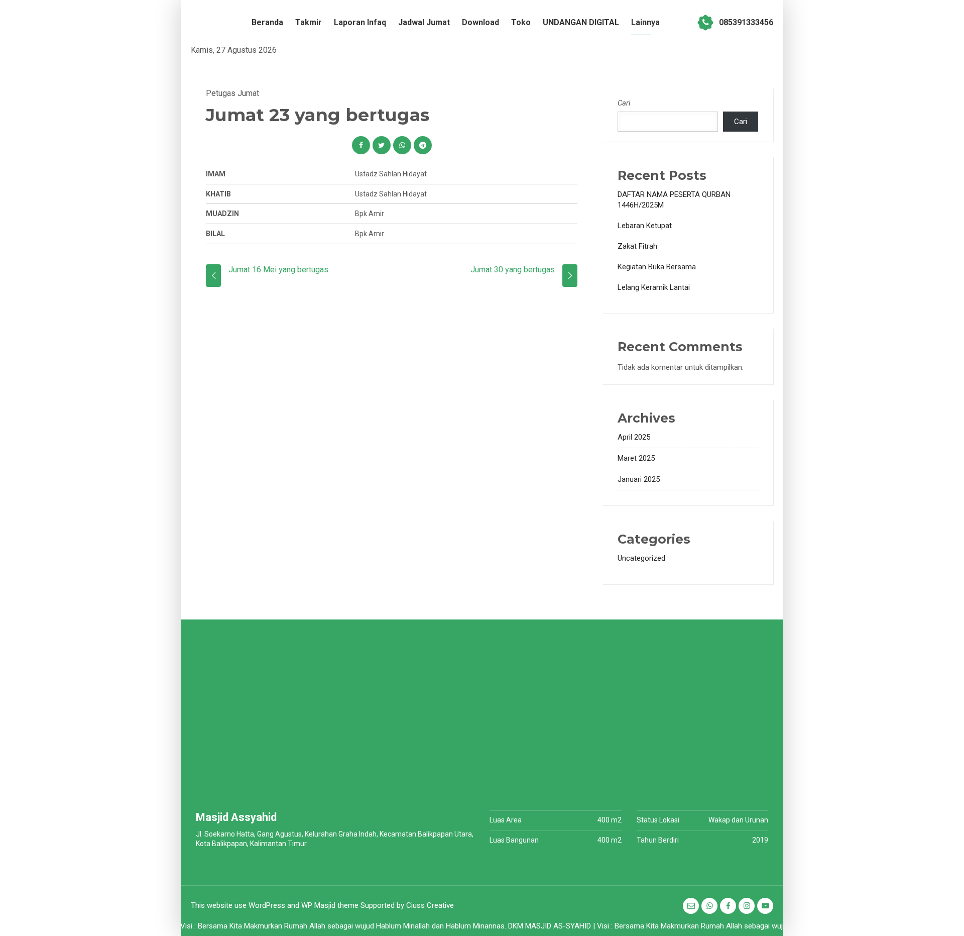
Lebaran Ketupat (645, 225)
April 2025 (634, 437)
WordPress (267, 905)
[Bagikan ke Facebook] (361, 145)
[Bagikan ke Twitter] (382, 145)
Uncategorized (641, 558)
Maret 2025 (636, 458)
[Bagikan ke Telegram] (423, 145)
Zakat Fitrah (637, 246)
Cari (624, 103)
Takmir (308, 22)
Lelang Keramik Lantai (654, 287)
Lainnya (645, 22)
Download (480, 22)
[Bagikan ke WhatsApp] (402, 145)
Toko (521, 22)
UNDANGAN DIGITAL (581, 22)
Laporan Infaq (360, 22)
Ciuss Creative (430, 905)
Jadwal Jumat (424, 22)
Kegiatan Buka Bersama (657, 266)
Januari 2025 (639, 479)
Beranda (267, 22)
